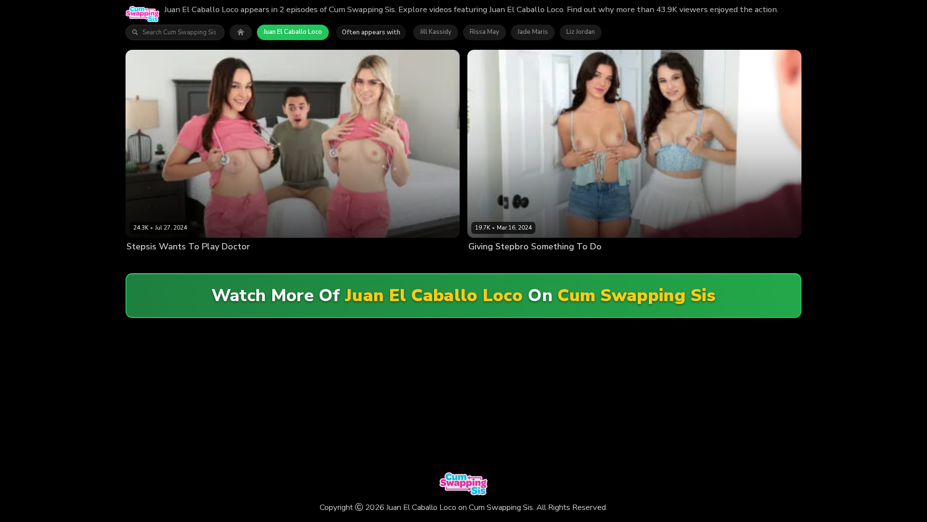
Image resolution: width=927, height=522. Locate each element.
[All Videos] (240, 32)
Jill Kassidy (435, 32)
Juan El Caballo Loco (293, 32)
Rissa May (484, 32)
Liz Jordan (580, 32)
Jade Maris (533, 32)
